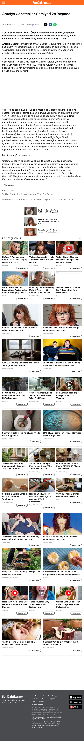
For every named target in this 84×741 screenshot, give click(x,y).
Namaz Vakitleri (37, 705)
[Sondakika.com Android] (75, 702)
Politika (41, 702)
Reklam (12, 703)
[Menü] (3, 2)
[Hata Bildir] (40, 727)
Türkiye (34, 146)
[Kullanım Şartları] (37, 722)
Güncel (46, 696)
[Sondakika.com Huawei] (75, 707)
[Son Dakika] (42, 2)
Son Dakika (36, 696)
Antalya (6, 43)
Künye (22, 703)
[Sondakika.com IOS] (75, 697)
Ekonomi (35, 699)
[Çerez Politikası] (50, 724)
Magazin (52, 699)
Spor (43, 699)
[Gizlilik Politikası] (49, 722)
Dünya (54, 696)
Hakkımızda (5, 703)
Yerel (33, 702)
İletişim (17, 703)
